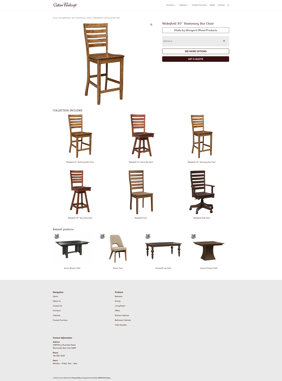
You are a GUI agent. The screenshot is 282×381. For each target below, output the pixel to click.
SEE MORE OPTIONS (196, 51)
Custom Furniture (199, 5)
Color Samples (121, 325)
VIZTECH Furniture (104, 378)
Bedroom (118, 296)
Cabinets (183, 5)
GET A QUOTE (195, 59)
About (212, 5)
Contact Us (57, 306)
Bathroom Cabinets (123, 320)
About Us (57, 301)
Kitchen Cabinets (122, 315)
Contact (221, 5)
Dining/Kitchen (65, 18)
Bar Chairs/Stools (78, 18)
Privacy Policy (76, 378)
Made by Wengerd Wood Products (195, 30)
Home (55, 18)
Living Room (120, 306)
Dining (117, 301)
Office (117, 310)
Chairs (89, 18)
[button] (151, 25)
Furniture (170, 5)
